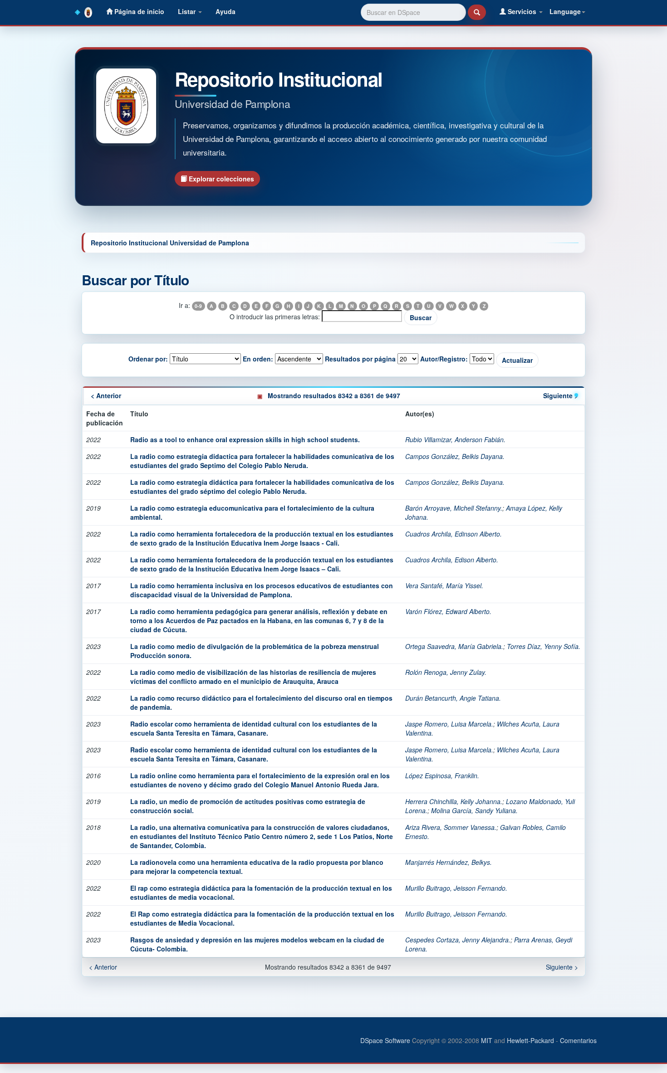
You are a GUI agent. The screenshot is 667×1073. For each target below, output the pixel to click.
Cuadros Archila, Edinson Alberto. (453, 533)
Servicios (522, 11)
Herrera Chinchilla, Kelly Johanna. (453, 801)
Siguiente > (560, 395)
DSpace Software (385, 1040)
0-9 (198, 305)
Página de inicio (138, 11)
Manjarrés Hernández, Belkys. (448, 862)
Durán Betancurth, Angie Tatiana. (453, 697)
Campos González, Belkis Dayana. (455, 456)
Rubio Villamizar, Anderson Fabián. (455, 439)
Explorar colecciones (220, 178)
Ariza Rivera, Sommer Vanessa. (450, 827)
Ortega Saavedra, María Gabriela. (454, 646)
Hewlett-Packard (530, 1040)
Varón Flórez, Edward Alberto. (448, 611)
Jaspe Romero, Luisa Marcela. (449, 723)
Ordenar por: (148, 358)
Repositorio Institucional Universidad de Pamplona (170, 242)
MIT (486, 1040)
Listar (187, 11)
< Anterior (106, 395)
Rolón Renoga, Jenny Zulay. (445, 672)
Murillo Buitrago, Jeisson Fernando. (456, 888)
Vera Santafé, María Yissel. (444, 585)
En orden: (258, 358)
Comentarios (578, 1040)
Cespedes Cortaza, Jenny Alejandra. (457, 939)
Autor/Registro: (444, 358)
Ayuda (225, 11)
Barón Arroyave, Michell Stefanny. (453, 507)
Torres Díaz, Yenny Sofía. (543, 646)
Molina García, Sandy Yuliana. (474, 810)
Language (565, 11)
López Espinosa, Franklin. (442, 775)
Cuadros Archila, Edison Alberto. (451, 559)
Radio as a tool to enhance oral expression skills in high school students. (245, 439)
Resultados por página (360, 358)
